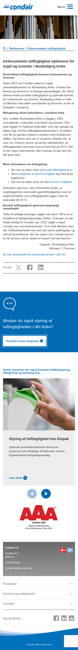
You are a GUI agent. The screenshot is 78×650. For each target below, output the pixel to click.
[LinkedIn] (64, 617)
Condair (18, 7)
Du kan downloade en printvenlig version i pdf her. (34, 254)
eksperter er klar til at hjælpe (37, 173)
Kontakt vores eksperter (22, 341)
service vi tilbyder (61, 181)
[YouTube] (71, 617)
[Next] (46, 494)
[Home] (4, 48)
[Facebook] (56, 617)
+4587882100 (12, 562)
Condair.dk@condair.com (18, 568)
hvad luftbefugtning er (58, 169)
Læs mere (15, 477)
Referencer (16, 48)
